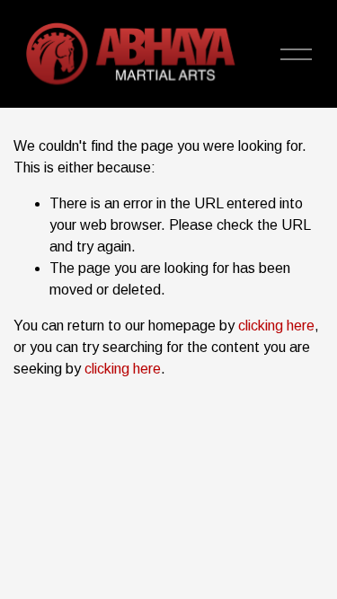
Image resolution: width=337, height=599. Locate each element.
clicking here (276, 325)
